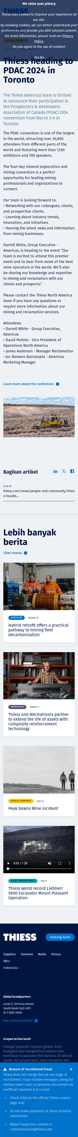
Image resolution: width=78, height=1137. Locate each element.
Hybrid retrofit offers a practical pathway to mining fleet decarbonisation (38, 630)
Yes (36, 57)
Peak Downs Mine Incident (33, 808)
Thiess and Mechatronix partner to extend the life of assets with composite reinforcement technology (38, 721)
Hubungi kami (60, 937)
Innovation (16, 618)
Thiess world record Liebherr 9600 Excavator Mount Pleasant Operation (38, 893)
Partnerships (17, 707)
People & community (21, 801)
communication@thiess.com (31, 1129)
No (42, 57)
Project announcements (23, 881)
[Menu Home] (20, 937)
